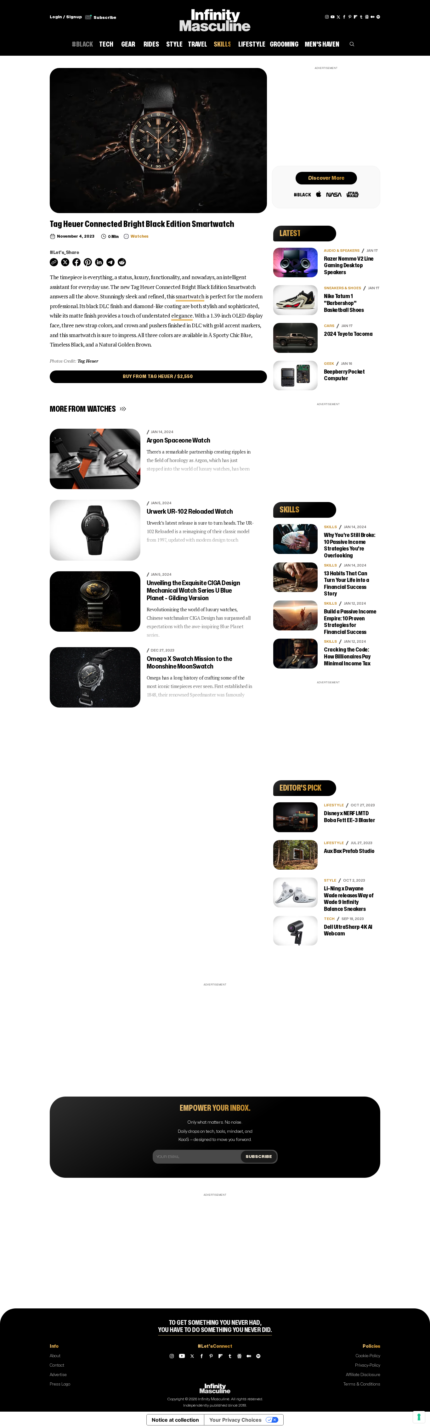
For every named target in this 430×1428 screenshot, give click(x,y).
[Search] (352, 45)
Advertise (58, 1375)
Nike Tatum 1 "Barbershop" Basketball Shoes (344, 303)
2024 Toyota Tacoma (348, 334)
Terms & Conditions (361, 1384)
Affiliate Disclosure (363, 1375)
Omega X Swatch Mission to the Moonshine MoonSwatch (189, 662)
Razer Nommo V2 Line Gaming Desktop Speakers (349, 265)
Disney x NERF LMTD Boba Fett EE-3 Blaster (349, 817)
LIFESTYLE (334, 805)
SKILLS (330, 527)
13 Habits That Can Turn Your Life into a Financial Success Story (346, 584)
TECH (329, 919)
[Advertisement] (326, 115)
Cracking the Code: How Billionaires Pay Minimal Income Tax (347, 656)
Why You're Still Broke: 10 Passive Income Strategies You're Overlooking (350, 545)
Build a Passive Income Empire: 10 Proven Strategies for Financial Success (350, 622)
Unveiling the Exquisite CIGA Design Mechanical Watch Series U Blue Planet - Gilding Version (193, 590)
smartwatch (190, 296)
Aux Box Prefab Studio (349, 851)
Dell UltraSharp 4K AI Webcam (348, 930)
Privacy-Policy (367, 1365)
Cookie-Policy (368, 1356)
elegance (182, 315)
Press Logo (60, 1384)
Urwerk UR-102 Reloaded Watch (190, 512)
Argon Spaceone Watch (178, 440)
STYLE (330, 880)
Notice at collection (175, 1420)
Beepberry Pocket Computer (344, 375)
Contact (57, 1365)
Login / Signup (66, 17)
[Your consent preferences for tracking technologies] (419, 1417)
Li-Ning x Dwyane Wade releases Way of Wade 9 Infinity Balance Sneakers (348, 899)
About (55, 1356)
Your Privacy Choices (235, 1420)
